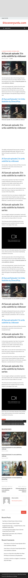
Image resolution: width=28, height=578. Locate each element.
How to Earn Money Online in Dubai (10, 523)
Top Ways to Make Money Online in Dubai (12, 521)
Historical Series (15, 51)
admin (11, 58)
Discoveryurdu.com (14, 22)
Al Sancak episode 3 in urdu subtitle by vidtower (13, 424)
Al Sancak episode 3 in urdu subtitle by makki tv (12, 423)
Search (3, 510)
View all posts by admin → (17, 500)
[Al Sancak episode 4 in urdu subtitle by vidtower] (14, 439)
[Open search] (25, 28)
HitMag (15, 576)
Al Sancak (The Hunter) (6, 51)
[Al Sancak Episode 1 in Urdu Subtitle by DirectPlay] (14, 468)
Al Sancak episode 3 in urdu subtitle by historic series (12, 421)
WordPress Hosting (22, 574)
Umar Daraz (7, 543)
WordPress (9, 576)
